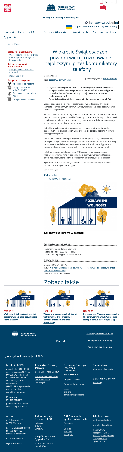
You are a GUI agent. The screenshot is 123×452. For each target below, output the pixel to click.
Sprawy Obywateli (56, 32)
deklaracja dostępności (103, 435)
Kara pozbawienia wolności (24, 99)
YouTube (68, 431)
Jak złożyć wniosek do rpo (100, 333)
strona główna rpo (23, 334)
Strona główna (13, 44)
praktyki (67, 392)
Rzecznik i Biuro (29, 32)
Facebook (68, 423)
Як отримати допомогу (100, 340)
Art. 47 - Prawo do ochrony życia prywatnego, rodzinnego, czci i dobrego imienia (23, 58)
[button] (49, 211)
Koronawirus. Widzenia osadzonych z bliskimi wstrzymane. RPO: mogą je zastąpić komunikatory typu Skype (101, 317)
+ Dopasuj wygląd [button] (109, 2)
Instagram (68, 434)
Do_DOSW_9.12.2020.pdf (60, 179)
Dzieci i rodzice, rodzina (23, 83)
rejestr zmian (99, 441)
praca (66, 389)
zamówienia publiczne (74, 394)
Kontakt (9, 32)
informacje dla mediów (103, 369)
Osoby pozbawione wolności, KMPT (21, 88)
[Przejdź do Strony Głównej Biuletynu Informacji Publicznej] (103, 6)
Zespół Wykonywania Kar (60, 80)
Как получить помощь (100, 347)
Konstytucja (81, 32)
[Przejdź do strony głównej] (61, 8)
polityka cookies (100, 438)
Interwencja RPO (16, 76)
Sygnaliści (11, 37)
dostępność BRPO (101, 432)
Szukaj (86, 22)
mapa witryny (99, 430)
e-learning (97, 382)
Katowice (39, 423)
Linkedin (67, 428)
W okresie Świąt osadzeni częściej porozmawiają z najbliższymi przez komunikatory (20, 317)
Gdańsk (38, 426)
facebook (113, 78)
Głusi (112, 22)
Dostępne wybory (104, 32)
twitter (106, 78)
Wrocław (39, 428)
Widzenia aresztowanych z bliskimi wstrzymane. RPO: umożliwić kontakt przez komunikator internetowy (60, 318)
